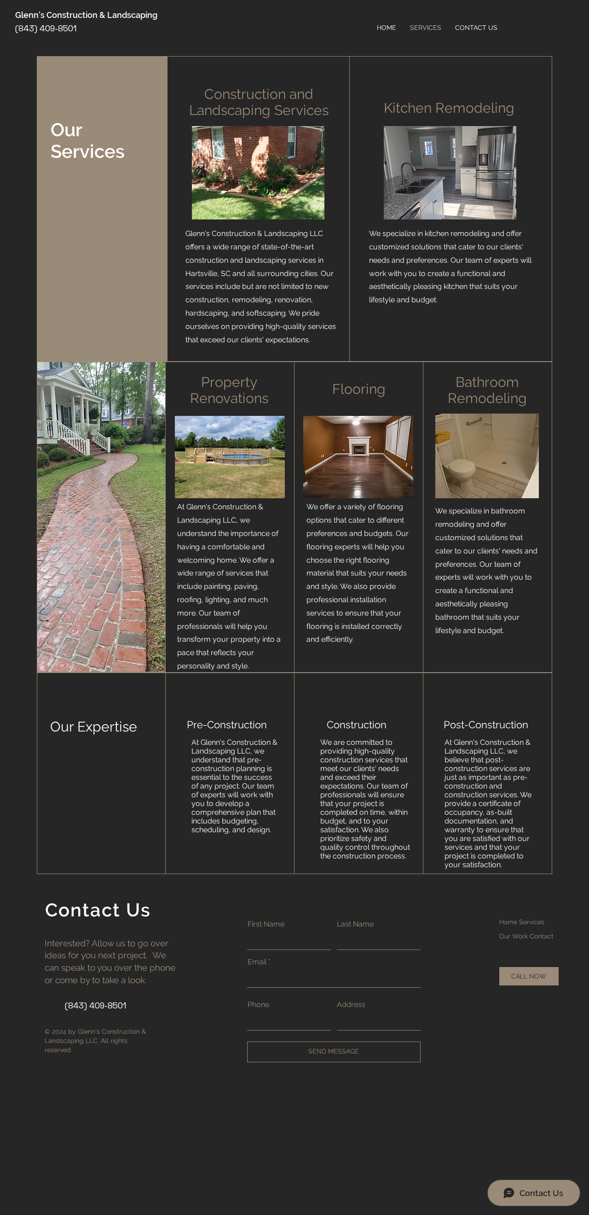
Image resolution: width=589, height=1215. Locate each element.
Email (257, 962)
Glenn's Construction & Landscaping (86, 15)
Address (351, 1004)
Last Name (355, 924)
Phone (258, 1004)
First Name (266, 924)
